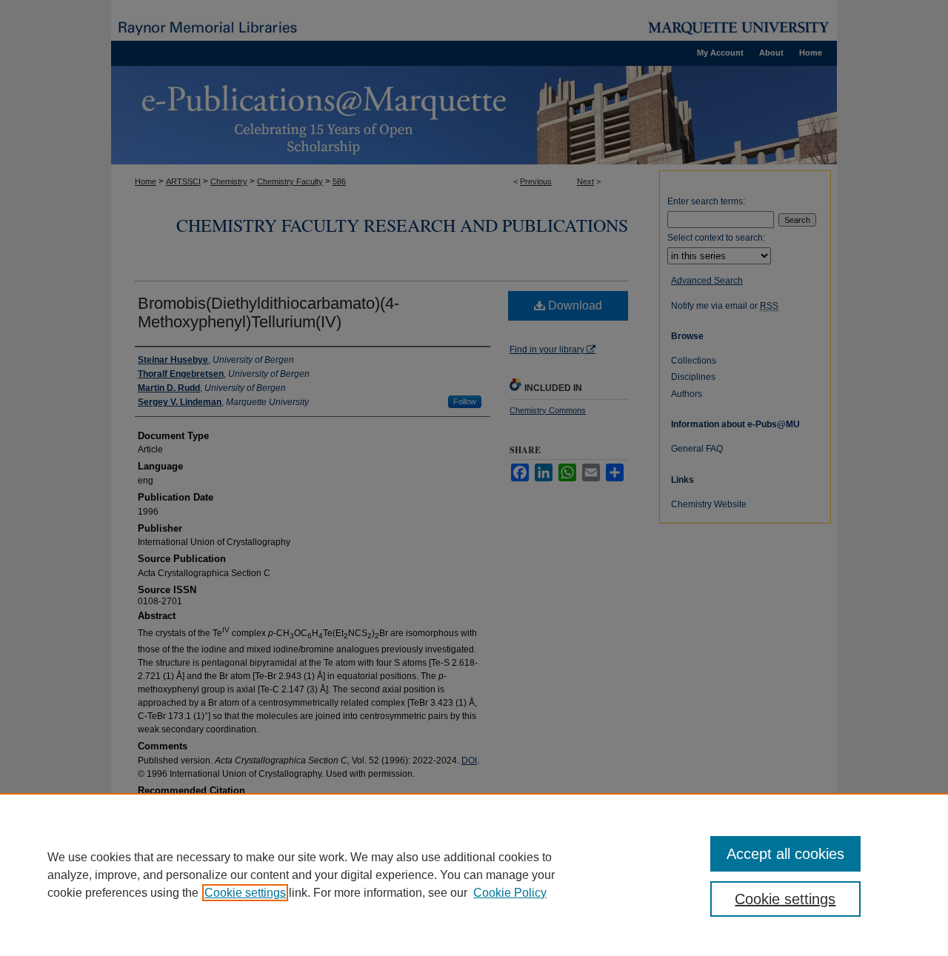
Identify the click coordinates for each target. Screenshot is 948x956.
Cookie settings (245, 892)
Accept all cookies (785, 854)
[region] (474, 874)
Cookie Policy (510, 892)
